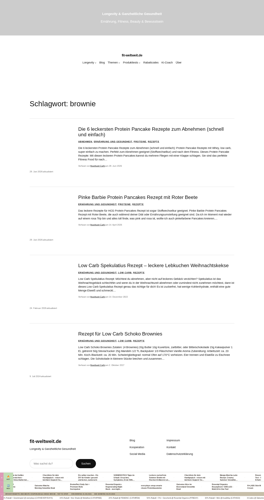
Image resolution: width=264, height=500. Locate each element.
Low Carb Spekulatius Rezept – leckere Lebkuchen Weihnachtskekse (153, 265)
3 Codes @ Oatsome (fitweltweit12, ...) (240, 498)
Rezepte (153, 141)
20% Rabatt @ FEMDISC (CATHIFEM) (102, 498)
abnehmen (85, 141)
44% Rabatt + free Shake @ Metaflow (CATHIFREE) (59, 498)
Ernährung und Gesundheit (113, 141)
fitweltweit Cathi (97, 166)
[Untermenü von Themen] (119, 63)
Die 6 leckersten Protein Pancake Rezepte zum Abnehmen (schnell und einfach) (151, 131)
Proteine (140, 141)
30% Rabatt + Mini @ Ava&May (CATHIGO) (200, 498)
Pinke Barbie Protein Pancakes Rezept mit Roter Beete (138, 197)
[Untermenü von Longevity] (95, 63)
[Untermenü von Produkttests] (139, 63)
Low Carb (125, 272)
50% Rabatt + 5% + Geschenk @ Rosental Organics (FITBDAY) (150, 498)
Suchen (85, 463)
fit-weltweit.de (132, 55)
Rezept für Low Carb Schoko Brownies (120, 334)
